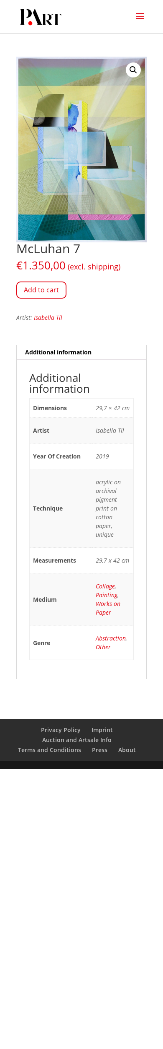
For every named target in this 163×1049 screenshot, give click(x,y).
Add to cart (41, 289)
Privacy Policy (61, 730)
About (127, 750)
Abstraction (111, 638)
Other (103, 647)
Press (99, 750)
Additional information (58, 352)
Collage (105, 586)
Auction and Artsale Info (77, 740)
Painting (106, 595)
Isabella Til (48, 317)
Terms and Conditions (49, 750)
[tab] (81, 352)
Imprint (102, 730)
